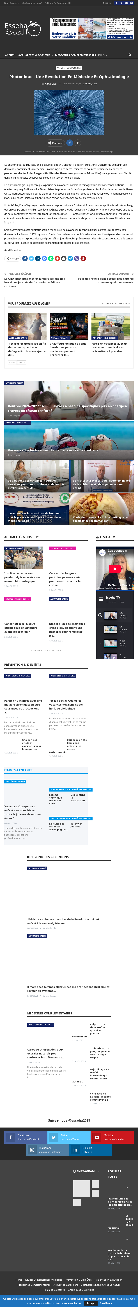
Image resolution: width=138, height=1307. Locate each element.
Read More (106, 1303)
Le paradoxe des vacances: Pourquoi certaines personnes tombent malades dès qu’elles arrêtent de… (36, 484)
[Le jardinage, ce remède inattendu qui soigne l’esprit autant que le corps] (80, 1073)
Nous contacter (12, 3)
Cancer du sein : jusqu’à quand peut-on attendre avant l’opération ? (21, 627)
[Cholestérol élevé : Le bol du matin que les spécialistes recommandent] (101, 509)
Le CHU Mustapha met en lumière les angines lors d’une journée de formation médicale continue (34, 282)
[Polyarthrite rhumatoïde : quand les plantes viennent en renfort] (80, 1028)
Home (19, 1279)
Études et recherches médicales (63, 548)
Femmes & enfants (54, 1289)
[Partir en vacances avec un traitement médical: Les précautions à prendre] (110, 326)
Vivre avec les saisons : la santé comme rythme (100, 1096)
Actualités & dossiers (34, 55)
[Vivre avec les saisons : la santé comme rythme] (80, 1098)
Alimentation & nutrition (108, 1279)
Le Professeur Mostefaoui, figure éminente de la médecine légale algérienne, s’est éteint (101, 484)
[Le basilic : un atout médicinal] (115, 1220)
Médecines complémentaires (75, 55)
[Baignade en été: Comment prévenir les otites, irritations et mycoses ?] (57, 744)
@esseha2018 (79, 1120)
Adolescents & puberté (62, 789)
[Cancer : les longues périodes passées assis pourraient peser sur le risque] (68, 558)
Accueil (10, 55)
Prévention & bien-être (18, 675)
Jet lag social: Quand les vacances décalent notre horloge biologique (66, 704)
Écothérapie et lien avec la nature (101, 1284)
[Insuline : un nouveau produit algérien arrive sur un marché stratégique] (23, 558)
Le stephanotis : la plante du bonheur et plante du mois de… (119, 1249)
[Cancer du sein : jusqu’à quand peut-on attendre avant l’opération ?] (23, 608)
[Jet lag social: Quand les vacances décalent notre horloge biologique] (68, 685)
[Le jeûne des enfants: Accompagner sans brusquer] (57, 814)
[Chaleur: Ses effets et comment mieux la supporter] (12, 744)
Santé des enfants (15, 781)
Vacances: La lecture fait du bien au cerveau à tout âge (53, 450)
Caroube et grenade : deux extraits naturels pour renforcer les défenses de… (46, 1053)
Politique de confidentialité (58, 3)
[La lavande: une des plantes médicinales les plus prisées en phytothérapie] (115, 1191)
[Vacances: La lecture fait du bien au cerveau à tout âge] (69, 440)
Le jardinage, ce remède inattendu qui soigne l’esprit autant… (90, 1075)
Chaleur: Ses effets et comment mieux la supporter (32, 744)
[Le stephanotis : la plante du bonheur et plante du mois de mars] (115, 1243)
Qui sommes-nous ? (32, 3)
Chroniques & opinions (81, 1289)
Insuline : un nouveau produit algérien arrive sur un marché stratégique (22, 577)
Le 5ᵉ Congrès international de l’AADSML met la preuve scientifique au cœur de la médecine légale (34, 517)
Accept (91, 1303)
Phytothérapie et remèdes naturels (41, 1024)
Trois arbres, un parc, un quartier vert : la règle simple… (100, 1053)
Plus (101, 55)
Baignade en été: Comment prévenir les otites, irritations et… (68, 746)
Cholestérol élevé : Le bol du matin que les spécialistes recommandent (100, 518)
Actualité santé (18, 338)
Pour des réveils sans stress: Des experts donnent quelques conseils (106, 280)
